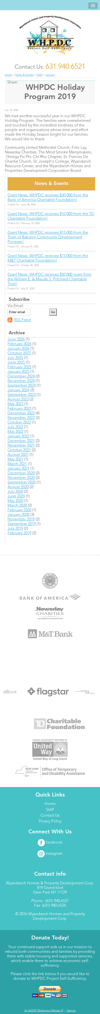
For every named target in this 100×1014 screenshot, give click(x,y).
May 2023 (15, 404)
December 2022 (21, 413)
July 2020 (15, 492)
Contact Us (50, 816)
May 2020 (15, 501)
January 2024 (18, 390)
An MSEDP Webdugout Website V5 (44, 1010)
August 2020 (18, 487)
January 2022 (18, 436)
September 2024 (22, 386)
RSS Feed (22, 320)
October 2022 (19, 423)
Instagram (54, 854)
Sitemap (71, 1010)
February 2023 (19, 409)
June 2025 (16, 363)
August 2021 (18, 455)
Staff (50, 810)
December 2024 (21, 376)
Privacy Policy (50, 821)
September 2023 (22, 395)
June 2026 (16, 340)
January (50, 75)
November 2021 (21, 446)
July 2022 (15, 427)
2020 (39, 75)
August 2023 (18, 400)
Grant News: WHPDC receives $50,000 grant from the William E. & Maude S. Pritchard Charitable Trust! (50, 279)
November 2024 (21, 381)
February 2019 (19, 533)
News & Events (24, 75)
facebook (53, 843)
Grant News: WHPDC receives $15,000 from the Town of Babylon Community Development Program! (48, 237)
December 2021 (21, 441)
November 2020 (21, 478)
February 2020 (19, 510)
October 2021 (19, 450)
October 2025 (19, 353)
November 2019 (21, 519)
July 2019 (15, 529)
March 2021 (17, 464)
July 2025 (15, 358)
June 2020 (16, 496)
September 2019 (22, 524)
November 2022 (21, 418)
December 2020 (21, 473)
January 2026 (18, 349)
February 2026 (19, 344)
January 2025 (18, 372)
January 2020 (18, 515)
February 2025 (19, 367)
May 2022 (15, 432)
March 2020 (17, 506)
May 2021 (15, 459)
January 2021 (18, 469)
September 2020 (22, 483)
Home (8, 75)
